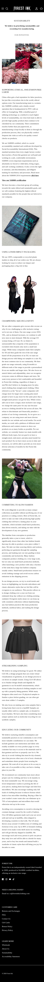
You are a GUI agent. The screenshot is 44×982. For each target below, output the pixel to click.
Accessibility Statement (11, 956)
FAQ (4, 915)
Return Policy (7, 926)
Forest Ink (10, 973)
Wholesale (6, 945)
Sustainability (7, 953)
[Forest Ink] (22, 8)
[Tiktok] (13, 879)
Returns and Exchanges (11, 911)
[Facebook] (3, 879)
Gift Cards (6, 923)
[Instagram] (6, 879)
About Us (5, 949)
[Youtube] (10, 879)
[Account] (36, 8)
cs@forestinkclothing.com (20, 893)
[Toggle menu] (2, 8)
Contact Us (6, 919)
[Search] (8, 8)
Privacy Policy (7, 930)
